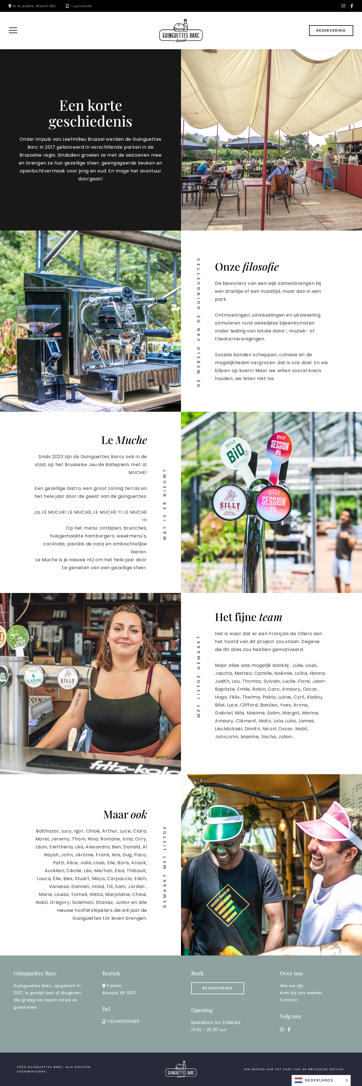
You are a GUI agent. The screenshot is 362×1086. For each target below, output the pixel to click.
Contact (289, 1000)
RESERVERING (331, 30)
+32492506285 (81, 6)
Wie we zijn (292, 986)
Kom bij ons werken (301, 993)
